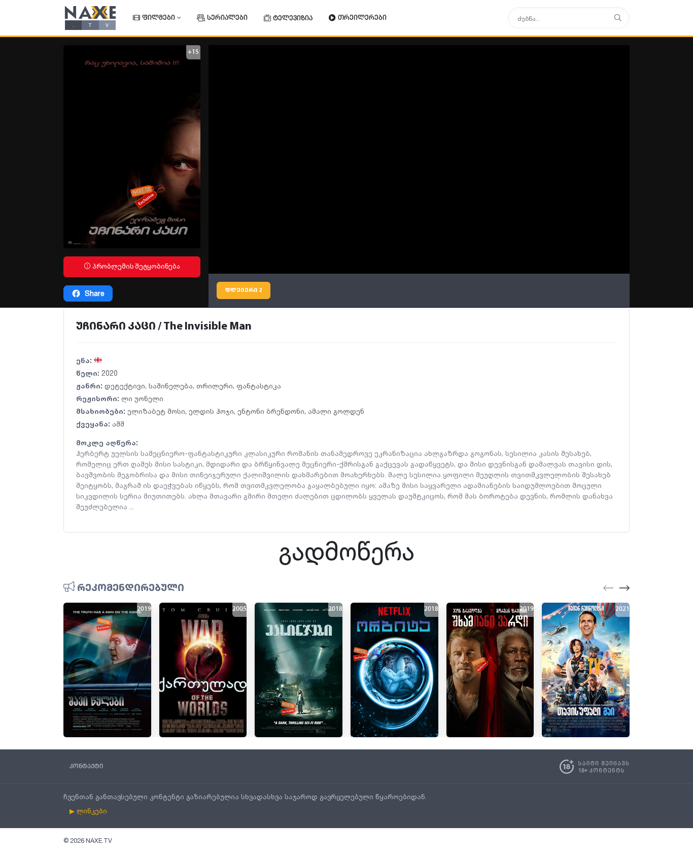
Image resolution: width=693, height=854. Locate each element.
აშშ (118, 423)
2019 (144, 609)
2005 (239, 609)
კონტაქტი (86, 766)
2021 (622, 609)
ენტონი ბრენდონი (270, 411)
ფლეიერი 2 (243, 290)
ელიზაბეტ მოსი (156, 411)
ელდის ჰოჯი (211, 411)
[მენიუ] (618, 18)
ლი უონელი (142, 398)
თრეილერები (362, 18)
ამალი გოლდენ (336, 411)
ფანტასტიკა (258, 385)
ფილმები (158, 18)
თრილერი (214, 385)
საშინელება (171, 385)
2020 (109, 373)
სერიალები (227, 18)
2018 (335, 609)
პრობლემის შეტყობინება (135, 266)
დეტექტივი (125, 385)
